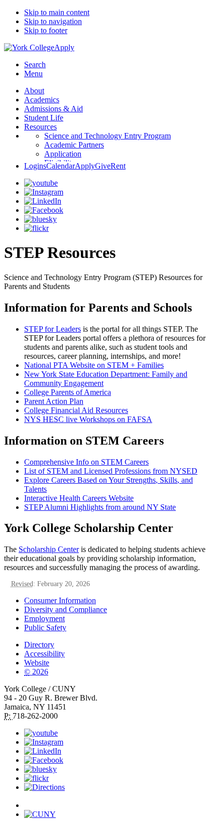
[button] (118, 801)
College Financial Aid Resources (76, 410)
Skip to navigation (53, 21)
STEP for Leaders (52, 329)
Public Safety (45, 627)
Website (36, 662)
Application (62, 154)
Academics (41, 99)
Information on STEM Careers (84, 440)
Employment (44, 618)
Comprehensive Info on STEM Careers (86, 462)
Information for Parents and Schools (98, 307)
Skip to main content (56, 12)
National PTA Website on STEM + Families (94, 365)
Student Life (43, 117)
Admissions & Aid (53, 108)
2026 (36, 671)
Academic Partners (74, 145)
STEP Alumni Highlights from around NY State (100, 507)
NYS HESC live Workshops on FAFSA (88, 419)
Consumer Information (60, 600)
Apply (64, 47)
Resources (40, 126)
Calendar (60, 166)
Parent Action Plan (53, 401)
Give (103, 166)
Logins (35, 166)
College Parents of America (67, 392)
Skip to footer (45, 30)
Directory (39, 644)
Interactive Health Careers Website (79, 498)
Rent (118, 166)
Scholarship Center (49, 549)
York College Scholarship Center (88, 527)
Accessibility (44, 653)
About (34, 90)
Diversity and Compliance (65, 609)
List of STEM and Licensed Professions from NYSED (110, 471)
